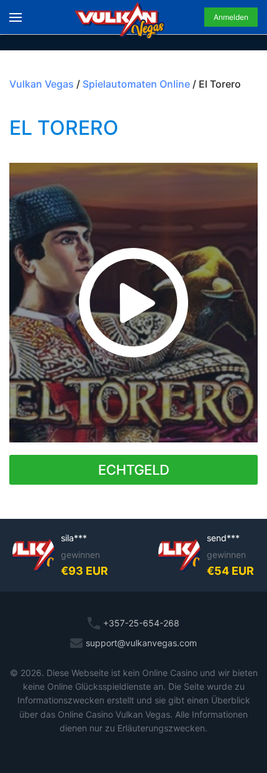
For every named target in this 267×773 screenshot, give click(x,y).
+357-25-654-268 (141, 623)
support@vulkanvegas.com (141, 643)
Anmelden (231, 17)
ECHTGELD (134, 470)
